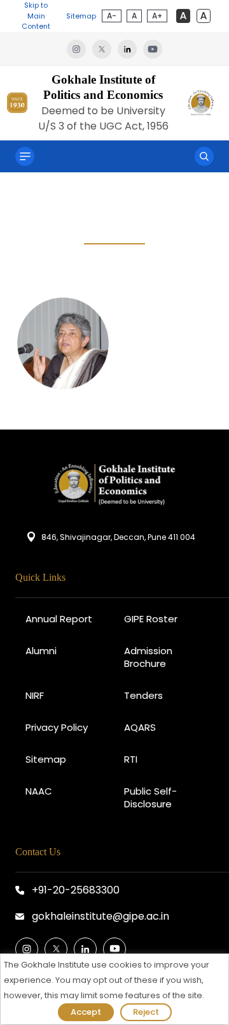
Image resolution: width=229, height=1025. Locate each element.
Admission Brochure (148, 657)
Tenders (143, 695)
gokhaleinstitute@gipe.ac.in (100, 916)
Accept (86, 1012)
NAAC (38, 791)
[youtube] (152, 48)
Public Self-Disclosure (150, 797)
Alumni (41, 650)
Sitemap (81, 16)
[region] (114, 989)
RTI (130, 759)
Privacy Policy (56, 727)
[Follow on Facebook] (26, 949)
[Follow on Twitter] (56, 949)
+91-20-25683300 (76, 890)
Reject (146, 1012)
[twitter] (105, 48)
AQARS (140, 727)
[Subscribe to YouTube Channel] (114, 949)
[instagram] (79, 48)
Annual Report (58, 618)
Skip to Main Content (36, 15)
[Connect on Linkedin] (85, 949)
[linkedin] (130, 48)
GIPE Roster (150, 618)
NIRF (34, 695)
